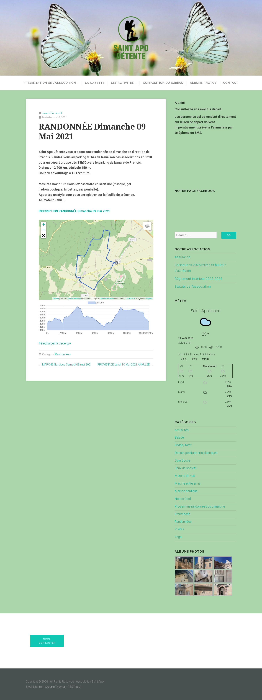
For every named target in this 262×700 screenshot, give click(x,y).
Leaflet (56, 298)
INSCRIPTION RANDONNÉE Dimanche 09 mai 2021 (74, 211)
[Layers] (147, 226)
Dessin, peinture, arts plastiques (196, 453)
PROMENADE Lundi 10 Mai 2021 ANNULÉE (123, 364)
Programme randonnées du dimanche (200, 506)
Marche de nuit (185, 476)
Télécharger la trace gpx (55, 343)
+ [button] (43, 224)
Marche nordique (186, 491)
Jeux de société (186, 468)
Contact (230, 82)
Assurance (183, 257)
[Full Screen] (43, 235)
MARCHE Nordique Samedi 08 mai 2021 (67, 364)
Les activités (122, 82)
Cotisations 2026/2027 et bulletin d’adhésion (200, 267)
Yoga (178, 537)
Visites (179, 529)
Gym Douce (183, 460)
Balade (179, 437)
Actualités (182, 430)
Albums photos (203, 82)
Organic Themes (55, 686)
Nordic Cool (183, 499)
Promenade (182, 514)
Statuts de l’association (193, 286)
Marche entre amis (187, 483)
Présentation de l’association (50, 82)
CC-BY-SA (130, 298)
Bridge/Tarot (183, 445)
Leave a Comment (52, 113)
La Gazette (94, 82)
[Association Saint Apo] (131, 38)
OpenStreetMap (74, 298)
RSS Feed (74, 686)
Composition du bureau (163, 82)
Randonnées (63, 354)
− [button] (43, 230)
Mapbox (148, 298)
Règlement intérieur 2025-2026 (198, 278)
